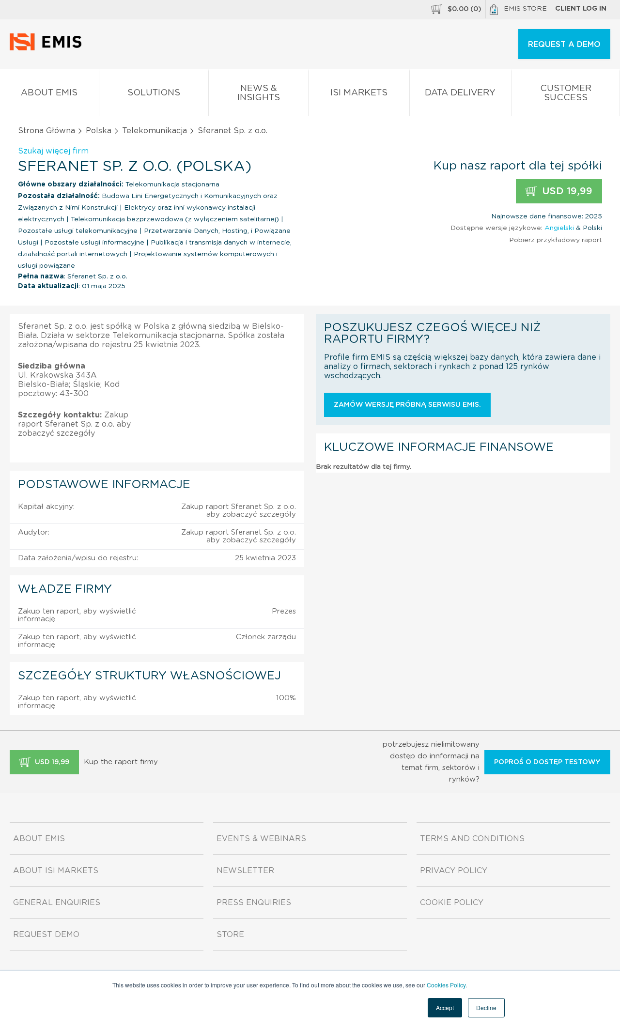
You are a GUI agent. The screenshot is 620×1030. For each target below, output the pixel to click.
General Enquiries (56, 903)
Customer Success (565, 93)
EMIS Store (525, 8)
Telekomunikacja (154, 131)
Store (230, 934)
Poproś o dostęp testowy (547, 762)
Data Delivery (460, 93)
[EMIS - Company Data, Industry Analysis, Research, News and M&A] (48, 48)
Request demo (46, 934)
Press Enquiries (254, 903)
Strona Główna (46, 131)
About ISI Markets (55, 871)
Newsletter (245, 871)
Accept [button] (445, 1007)
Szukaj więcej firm (53, 151)
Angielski (559, 228)
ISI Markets (359, 93)
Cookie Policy (451, 903)
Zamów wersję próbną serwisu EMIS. (407, 404)
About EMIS (49, 93)
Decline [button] (486, 1007)
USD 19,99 (565, 191)
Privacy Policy (453, 871)
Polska (98, 131)
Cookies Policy (446, 985)
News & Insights (258, 93)
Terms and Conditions (472, 839)
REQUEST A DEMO (564, 44)
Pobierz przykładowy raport (555, 240)
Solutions (153, 93)
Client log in (580, 8)
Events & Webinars (261, 839)
